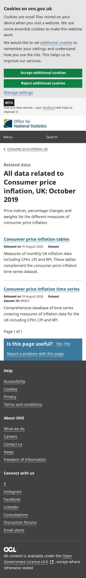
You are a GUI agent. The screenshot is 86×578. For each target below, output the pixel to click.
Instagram (13, 491)
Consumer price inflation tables (36, 239)
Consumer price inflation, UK (27, 149)
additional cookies (56, 42)
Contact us (13, 444)
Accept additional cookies (43, 72)
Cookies (11, 389)
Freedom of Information (25, 459)
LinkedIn (11, 506)
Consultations (16, 514)
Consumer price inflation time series (42, 289)
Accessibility (14, 381)
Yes (59, 343)
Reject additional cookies (43, 83)
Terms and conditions (23, 404)
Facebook (12, 499)
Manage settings (18, 92)
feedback (49, 108)
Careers (10, 436)
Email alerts (14, 530)
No (67, 343)
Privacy (10, 396)
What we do (14, 428)
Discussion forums (20, 522)
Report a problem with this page (35, 353)
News (9, 451)
